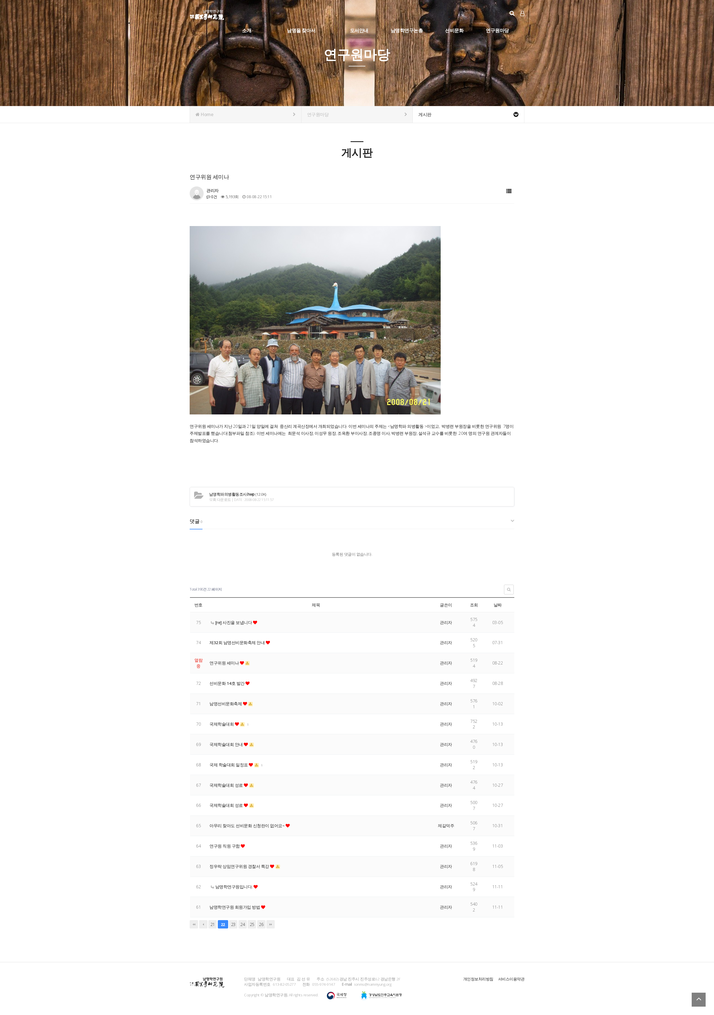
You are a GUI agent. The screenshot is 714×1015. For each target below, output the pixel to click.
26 (261, 924)
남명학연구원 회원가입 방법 (235, 907)
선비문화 (454, 30)
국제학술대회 (222, 724)
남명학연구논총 (407, 30)
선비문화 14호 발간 (227, 683)
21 (213, 924)
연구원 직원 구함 (225, 846)
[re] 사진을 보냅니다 (233, 622)
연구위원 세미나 (224, 663)
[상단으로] (699, 1000)
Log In (523, 22)
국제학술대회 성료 (226, 785)
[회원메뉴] (522, 13)
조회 (474, 605)
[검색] (512, 13)
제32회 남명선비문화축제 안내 (237, 642)
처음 (194, 924)
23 (233, 924)
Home (206, 114)
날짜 (498, 605)
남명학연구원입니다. (234, 886)
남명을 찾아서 (301, 30)
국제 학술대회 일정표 (229, 764)
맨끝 (270, 924)
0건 (213, 196)
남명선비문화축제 (226, 703)
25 (252, 924)
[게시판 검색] (509, 589)
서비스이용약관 (511, 979)
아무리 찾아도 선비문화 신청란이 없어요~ (247, 825)
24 (242, 924)
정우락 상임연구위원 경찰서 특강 (239, 866)
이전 (203, 924)
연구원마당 (497, 30)
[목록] (508, 191)
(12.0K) (237, 494)
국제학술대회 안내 (226, 744)
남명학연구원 (207, 14)
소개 (246, 30)
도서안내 (359, 30)
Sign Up (523, 22)
